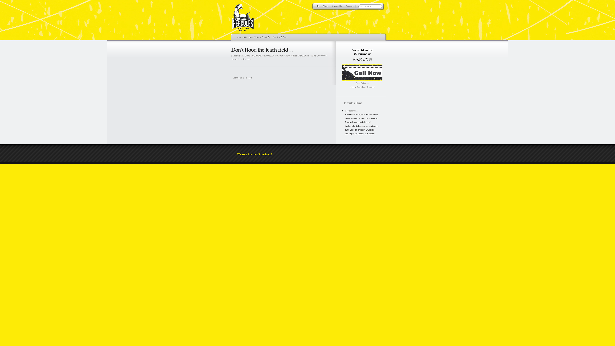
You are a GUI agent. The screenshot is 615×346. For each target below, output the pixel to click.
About (325, 6)
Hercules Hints (251, 37)
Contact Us (337, 6)
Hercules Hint (352, 102)
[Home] (317, 6)
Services (349, 6)
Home (239, 37)
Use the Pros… (351, 111)
